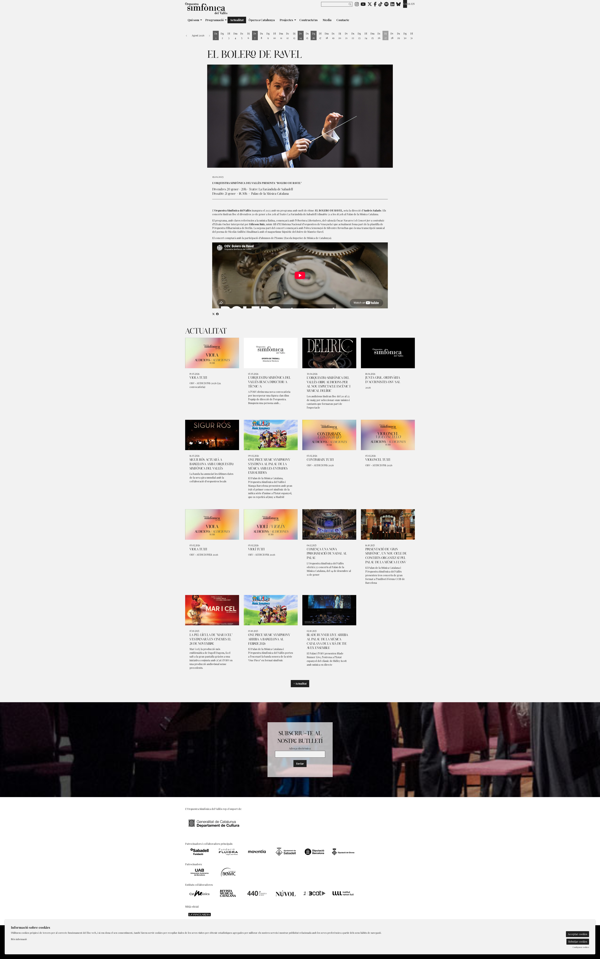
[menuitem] (357, 4)
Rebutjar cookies (577, 941)
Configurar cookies (580, 947)
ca (405, 3)
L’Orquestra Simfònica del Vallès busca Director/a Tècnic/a (269, 382)
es (409, 3)
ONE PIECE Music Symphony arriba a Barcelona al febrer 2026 (269, 639)
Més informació (19, 939)
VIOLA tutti (198, 377)
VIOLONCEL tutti (377, 459)
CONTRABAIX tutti (320, 459)
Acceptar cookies (577, 934)
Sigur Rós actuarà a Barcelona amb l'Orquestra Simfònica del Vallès (212, 464)
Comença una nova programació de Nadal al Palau (327, 554)
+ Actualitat (300, 683)
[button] (350, 4)
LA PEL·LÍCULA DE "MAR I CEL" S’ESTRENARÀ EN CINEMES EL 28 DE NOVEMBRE (211, 639)
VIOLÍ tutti (256, 549)
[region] (300, 116)
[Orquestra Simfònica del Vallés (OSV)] (222, 10)
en (413, 3)
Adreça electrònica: (300, 748)
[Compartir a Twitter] (213, 314)
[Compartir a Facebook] (217, 314)
